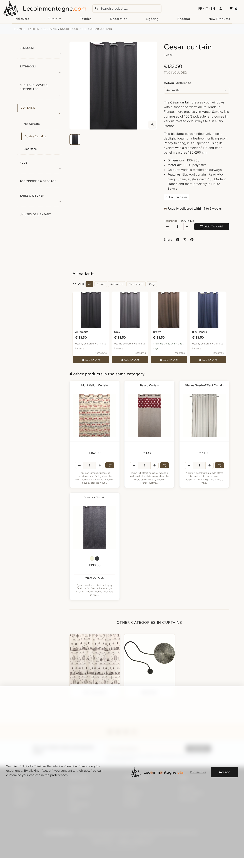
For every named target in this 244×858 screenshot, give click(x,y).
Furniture (54, 19)
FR (200, 8)
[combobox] (127, 8)
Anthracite (116, 284)
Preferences (198, 772)
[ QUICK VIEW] (94, 415)
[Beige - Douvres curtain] (92, 558)
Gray (152, 284)
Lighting (152, 19)
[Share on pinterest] (192, 240)
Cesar (168, 55)
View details (94, 577)
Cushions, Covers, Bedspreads (34, 87)
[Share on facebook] (178, 240)
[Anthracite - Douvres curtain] (97, 558)
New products (219, 19)
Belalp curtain (149, 385)
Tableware (21, 19)
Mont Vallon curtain (94, 385)
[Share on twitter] (185, 240)
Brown (100, 284)
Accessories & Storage (38, 181)
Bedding (183, 19)
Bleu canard (136, 284)
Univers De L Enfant (35, 214)
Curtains (28, 107)
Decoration (118, 19)
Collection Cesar (176, 197)
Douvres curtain (94, 497)
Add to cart (214, 226)
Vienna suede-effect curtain (204, 385)
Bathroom (28, 66)
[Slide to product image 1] (74, 139)
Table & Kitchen (32, 195)
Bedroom (27, 48)
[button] (220, 8)
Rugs (24, 162)
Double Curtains (35, 136)
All (89, 284)
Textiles (86, 19)
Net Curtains (32, 123)
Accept (224, 772)
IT (206, 8)
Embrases (30, 149)
